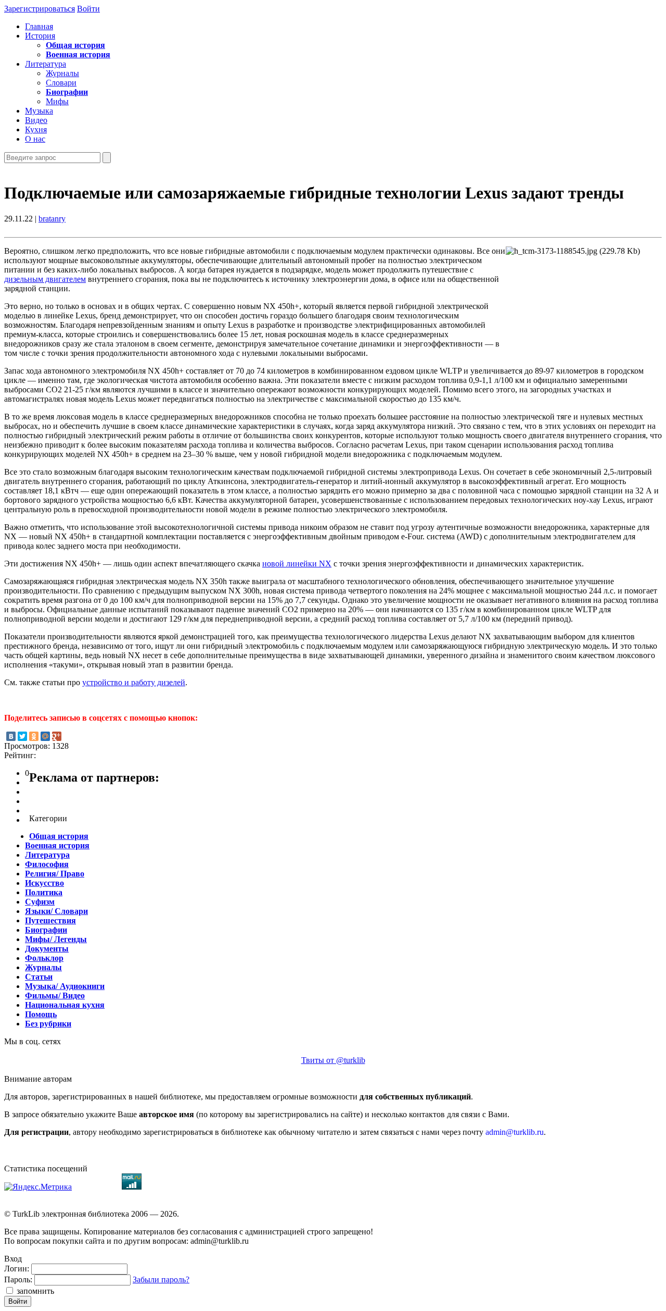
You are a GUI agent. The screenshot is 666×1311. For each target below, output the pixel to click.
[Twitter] (22, 736)
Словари (61, 82)
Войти (88, 8)
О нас (35, 138)
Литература (45, 63)
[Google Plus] (56, 736)
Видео (36, 120)
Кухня (36, 129)
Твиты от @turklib (333, 1060)
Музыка (39, 110)
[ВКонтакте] (11, 736)
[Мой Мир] (45, 736)
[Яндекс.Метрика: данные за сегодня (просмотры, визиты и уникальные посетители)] (38, 1187)
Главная (39, 26)
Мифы (57, 101)
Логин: (16, 1268)
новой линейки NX (296, 563)
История (40, 35)
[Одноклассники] (34, 736)
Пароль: (18, 1279)
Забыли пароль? (161, 1279)
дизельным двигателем (45, 279)
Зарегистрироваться (39, 8)
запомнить (34, 1291)
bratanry (52, 218)
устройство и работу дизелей (133, 682)
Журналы (62, 73)
